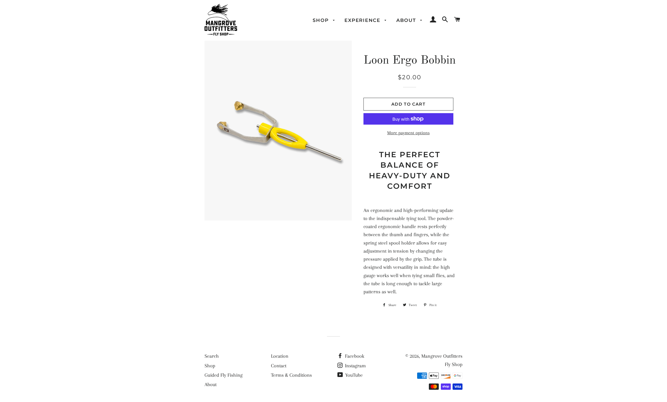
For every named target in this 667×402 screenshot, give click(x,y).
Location (279, 356)
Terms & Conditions (291, 375)
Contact (278, 366)
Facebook (354, 356)
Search (212, 356)
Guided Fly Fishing (224, 375)
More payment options (408, 132)
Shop (321, 20)
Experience (363, 20)
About (407, 20)
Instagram (355, 366)
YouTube (353, 375)
